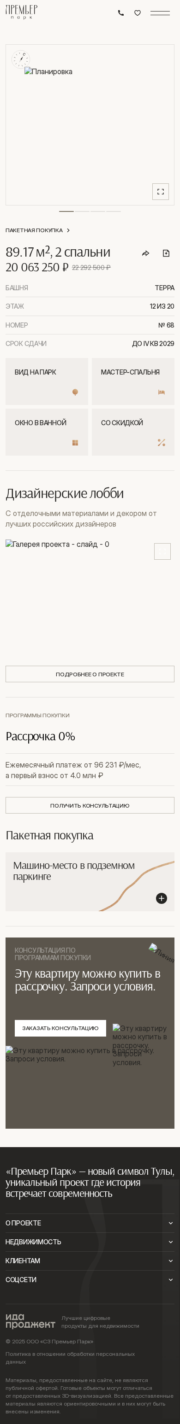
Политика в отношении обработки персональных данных (70, 1357)
